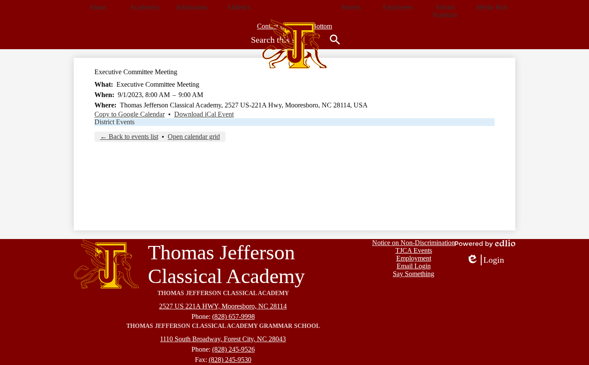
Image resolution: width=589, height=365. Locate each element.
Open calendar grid (194, 136)
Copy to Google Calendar (129, 114)
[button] (97, 7)
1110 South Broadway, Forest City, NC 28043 (223, 339)
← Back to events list (129, 136)
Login (485, 260)
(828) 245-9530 (230, 359)
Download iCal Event (204, 114)
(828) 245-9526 (233, 349)
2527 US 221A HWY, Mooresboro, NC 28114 (223, 306)
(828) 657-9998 (233, 316)
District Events (114, 122)
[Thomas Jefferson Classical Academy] (294, 44)
